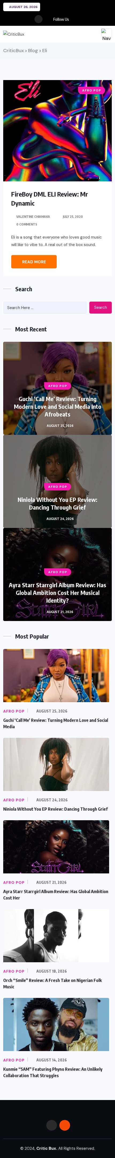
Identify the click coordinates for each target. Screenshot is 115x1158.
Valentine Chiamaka (33, 217)
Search (100, 307)
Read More (34, 262)
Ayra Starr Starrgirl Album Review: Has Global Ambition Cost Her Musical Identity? (57, 592)
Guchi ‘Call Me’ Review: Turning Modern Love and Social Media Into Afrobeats (57, 406)
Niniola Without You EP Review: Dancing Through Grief (57, 503)
